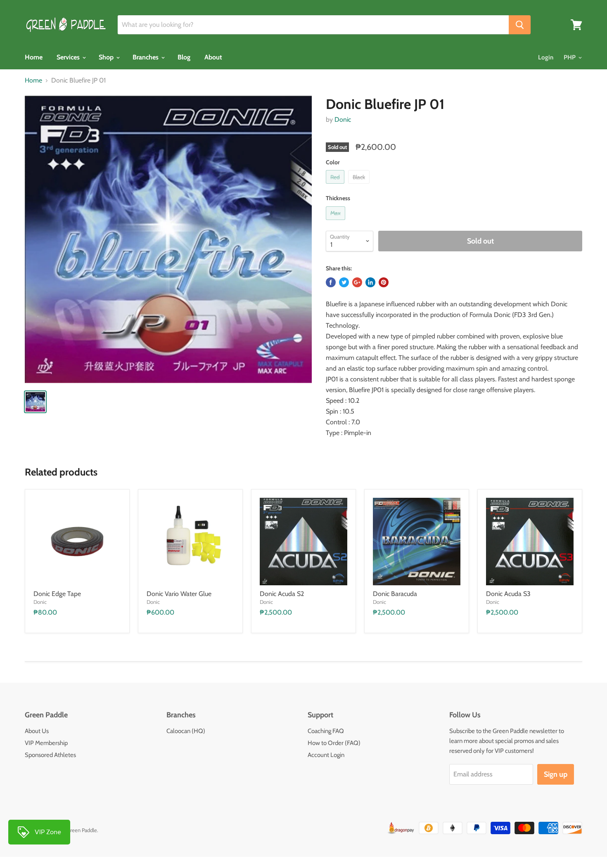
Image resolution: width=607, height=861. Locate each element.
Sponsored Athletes (50, 755)
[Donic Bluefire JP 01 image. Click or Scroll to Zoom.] (168, 239)
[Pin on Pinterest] (384, 282)
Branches (146, 57)
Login (545, 57)
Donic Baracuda (395, 594)
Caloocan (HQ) (185, 731)
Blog (184, 57)
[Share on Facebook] (331, 282)
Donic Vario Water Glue (179, 594)
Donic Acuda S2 (282, 594)
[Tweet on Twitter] (344, 282)
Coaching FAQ (326, 731)
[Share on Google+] (357, 282)
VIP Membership (46, 743)
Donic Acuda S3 (508, 594)
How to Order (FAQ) (334, 743)
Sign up (555, 774)
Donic (342, 119)
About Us (37, 731)
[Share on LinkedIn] (370, 282)
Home (34, 57)
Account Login (326, 755)
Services (69, 57)
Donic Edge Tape (57, 594)
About (213, 57)
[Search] (520, 24)
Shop (107, 57)
